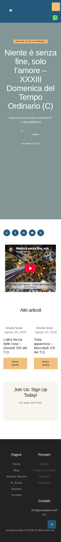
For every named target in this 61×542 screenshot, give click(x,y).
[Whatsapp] (55, 17)
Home (16, 464)
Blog (16, 470)
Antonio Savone (16, 476)
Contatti (16, 495)
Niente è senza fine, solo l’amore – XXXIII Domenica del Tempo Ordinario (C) (30, 79)
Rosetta (16, 489)
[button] (52, 524)
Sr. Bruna (16, 482)
